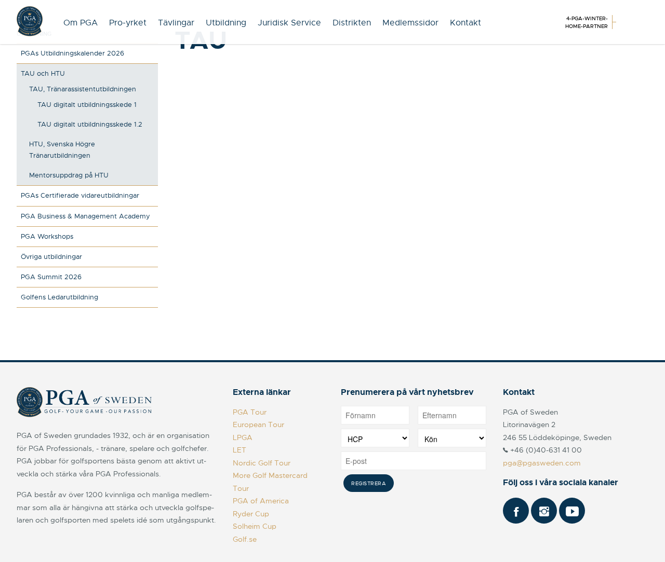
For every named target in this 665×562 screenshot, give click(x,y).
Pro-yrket (128, 23)
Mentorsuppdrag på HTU (69, 175)
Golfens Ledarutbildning (59, 297)
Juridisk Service (289, 23)
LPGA (242, 437)
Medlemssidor (410, 23)
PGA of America (261, 500)
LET (239, 450)
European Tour (258, 424)
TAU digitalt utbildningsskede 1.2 (89, 124)
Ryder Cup (251, 513)
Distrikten (351, 23)
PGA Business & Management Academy (85, 216)
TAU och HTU (43, 73)
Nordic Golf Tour (261, 463)
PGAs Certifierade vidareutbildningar (80, 195)
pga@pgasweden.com (542, 463)
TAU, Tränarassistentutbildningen (82, 89)
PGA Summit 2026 (51, 276)
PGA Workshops (47, 236)
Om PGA (80, 23)
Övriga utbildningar (51, 256)
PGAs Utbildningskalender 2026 (72, 53)
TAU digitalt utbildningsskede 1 (87, 104)
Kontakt (465, 23)
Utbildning (226, 23)
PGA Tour (250, 412)
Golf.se (245, 539)
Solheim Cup (254, 526)
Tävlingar (176, 23)
